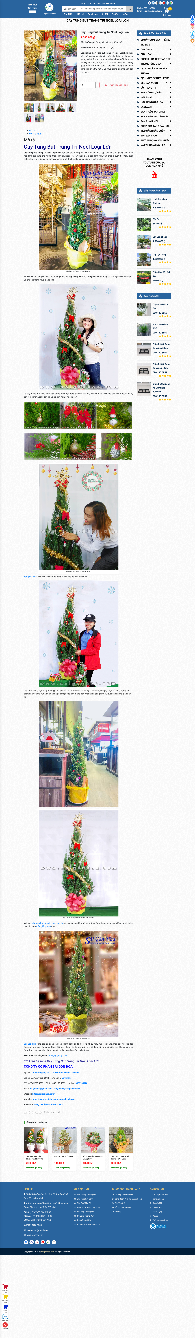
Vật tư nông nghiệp (153, 145)
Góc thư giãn (120, 1203)
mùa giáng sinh (43, 926)
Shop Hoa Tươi (5, 1291)
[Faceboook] (149, 3)
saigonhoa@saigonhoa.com (67, 1088)
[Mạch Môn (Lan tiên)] (144, 329)
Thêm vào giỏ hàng (118, 85)
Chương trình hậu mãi (124, 1195)
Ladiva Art (147, 106)
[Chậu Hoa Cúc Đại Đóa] (144, 277)
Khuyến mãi (157, 1203)
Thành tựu (157, 1207)
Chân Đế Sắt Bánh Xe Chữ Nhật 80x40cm (161, 388)
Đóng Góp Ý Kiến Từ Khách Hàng (128, 1199)
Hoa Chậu (147, 97)
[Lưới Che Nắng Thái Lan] (144, 204)
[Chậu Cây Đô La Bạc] (144, 309)
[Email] (160, 3)
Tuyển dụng (157, 1212)
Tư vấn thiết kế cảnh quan (88, 1224)
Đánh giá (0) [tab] (35, 133)
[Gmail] (192, 29)
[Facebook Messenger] (192, 21)
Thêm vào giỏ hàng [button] (34, 1168)
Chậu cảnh (147, 54)
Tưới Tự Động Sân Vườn (155, 140)
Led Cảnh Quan (5, 1301)
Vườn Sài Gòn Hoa (160, 1220)
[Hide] (194, 45)
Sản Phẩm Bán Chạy (153, 111)
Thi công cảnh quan (85, 1212)
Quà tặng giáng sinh (57, 1055)
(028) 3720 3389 (34, 1225)
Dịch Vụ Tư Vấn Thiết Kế (155, 78)
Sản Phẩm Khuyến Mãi (154, 116)
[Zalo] (167, 3)
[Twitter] (153, 3)
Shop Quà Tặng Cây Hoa (155, 126)
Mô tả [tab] (32, 130)
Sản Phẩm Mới (149, 121)
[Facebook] (192, 17)
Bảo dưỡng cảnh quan (86, 1195)
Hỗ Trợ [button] (125, 14)
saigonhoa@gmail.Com (38, 1230)
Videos (155, 1216)
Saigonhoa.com (47, 1252)
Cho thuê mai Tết (84, 1203)
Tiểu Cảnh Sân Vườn (153, 130)
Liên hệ (80, 14)
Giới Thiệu (68, 14)
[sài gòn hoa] (49, 8)
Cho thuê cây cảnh (85, 1199)
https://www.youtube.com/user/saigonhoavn (54, 1099)
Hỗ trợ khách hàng (123, 1207)
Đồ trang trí (148, 87)
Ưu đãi (104, 14)
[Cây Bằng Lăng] (144, 242)
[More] (192, 41)
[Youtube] (163, 3)
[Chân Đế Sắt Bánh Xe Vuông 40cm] (144, 369)
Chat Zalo (5, 1320)
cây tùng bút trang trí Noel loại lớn (47, 923)
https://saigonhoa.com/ (43, 1094)
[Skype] (192, 33)
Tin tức (115, 14)
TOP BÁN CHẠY (149, 135)
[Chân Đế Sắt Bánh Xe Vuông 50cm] (144, 349)
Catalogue (93, 14)
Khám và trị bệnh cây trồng (88, 1207)
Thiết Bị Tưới (5, 1311)
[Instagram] (156, 3)
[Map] (171, 3)
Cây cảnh (146, 49)
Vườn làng (67, 1078)
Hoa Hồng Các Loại (152, 102)
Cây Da (156, 219)
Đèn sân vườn (149, 83)
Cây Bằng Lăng (160, 237)
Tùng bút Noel (30, 576)
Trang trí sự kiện (84, 1220)
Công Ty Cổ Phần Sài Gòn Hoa (48, 1104)
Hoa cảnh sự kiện (151, 92)
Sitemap (118, 1212)
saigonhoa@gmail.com (41, 1088)
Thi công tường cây (85, 1216)
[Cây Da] (144, 224)
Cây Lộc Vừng (159, 254)
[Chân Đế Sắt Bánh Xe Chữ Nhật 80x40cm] (144, 389)
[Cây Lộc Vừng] (144, 259)
